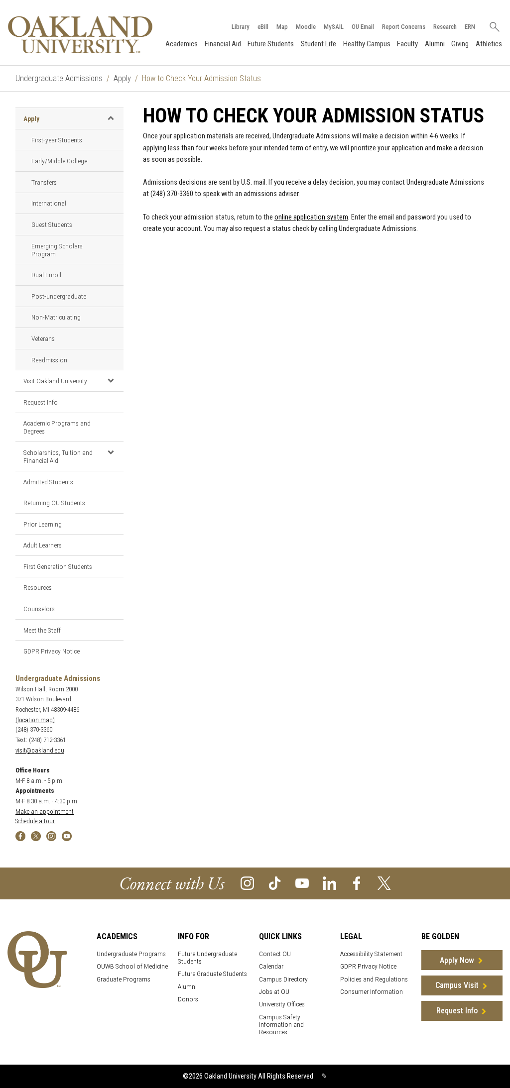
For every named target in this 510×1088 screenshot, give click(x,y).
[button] (111, 118)
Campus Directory (283, 979)
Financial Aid (223, 43)
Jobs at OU (274, 991)
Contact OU (275, 954)
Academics (181, 43)
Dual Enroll (46, 275)
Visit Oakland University (55, 381)
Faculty (407, 43)
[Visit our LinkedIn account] (329, 882)
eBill (262, 26)
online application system (311, 217)
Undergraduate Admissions (59, 78)
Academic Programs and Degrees (57, 427)
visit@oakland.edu (39, 750)
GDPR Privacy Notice (51, 651)
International (48, 203)
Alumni (435, 43)
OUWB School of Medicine (132, 966)
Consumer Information (371, 991)
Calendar (271, 966)
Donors (188, 999)
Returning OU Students (54, 503)
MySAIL (334, 26)
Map (282, 26)
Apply (122, 78)
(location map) (35, 720)
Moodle (306, 26)
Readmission (49, 360)
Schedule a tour (35, 821)
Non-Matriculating (56, 317)
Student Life (318, 43)
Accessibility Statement (371, 954)
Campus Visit (457, 985)
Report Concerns (403, 26)
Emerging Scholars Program (57, 250)
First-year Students (56, 140)
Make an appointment (44, 811)
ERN (470, 26)
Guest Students (51, 224)
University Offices (282, 1004)
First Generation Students (57, 566)
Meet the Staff (42, 630)
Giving (460, 43)
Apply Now (457, 960)
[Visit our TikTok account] (274, 882)
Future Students (271, 43)
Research (445, 26)
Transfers (44, 182)
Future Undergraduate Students (207, 957)
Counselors (39, 609)
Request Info (40, 402)
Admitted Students (48, 482)
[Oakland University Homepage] (80, 34)
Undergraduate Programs (131, 954)
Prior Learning (42, 524)
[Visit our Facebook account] (357, 882)
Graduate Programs (123, 979)
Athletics (489, 43)
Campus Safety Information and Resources (281, 1024)
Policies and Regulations (374, 979)
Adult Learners (42, 545)
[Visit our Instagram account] (247, 882)
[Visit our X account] (384, 882)
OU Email (363, 26)
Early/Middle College (59, 161)
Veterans (43, 338)
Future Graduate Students (212, 974)
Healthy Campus (366, 43)
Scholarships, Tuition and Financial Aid (58, 456)
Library (241, 26)
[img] (20, 835)
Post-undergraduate (58, 296)
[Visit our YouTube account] (302, 882)
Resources (37, 587)
